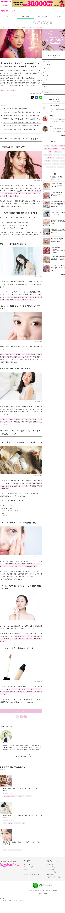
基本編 (10, 823)
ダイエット (47, 164)
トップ (8, 16)
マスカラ (11, 850)
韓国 (7, 90)
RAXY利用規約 (50, 874)
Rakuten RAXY (7, 11)
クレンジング (17, 823)
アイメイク (7, 88)
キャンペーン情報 (42, 16)
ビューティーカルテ (29, 872)
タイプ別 (60, 167)
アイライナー (28, 796)
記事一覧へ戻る (21, 756)
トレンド (13, 90)
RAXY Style (25, 16)
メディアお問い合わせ (52, 867)
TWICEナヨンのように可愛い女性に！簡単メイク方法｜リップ (22, 122)
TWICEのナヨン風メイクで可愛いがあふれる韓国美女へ (19, 129)
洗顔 (23, 823)
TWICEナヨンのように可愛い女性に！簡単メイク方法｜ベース (21, 112)
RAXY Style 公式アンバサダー (9, 796)
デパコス (55, 164)
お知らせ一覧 (50, 864)
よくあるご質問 (50, 869)
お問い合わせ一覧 (13, 900)
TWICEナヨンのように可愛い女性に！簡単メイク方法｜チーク (22, 119)
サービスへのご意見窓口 (53, 872)
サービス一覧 (3, 900)
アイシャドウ (20, 796)
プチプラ (48, 161)
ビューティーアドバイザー (30, 874)
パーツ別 (55, 161)
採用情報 (55, 890)
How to (2, 90)
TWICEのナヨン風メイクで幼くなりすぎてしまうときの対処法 (22, 126)
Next (40, 720)
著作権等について (47, 890)
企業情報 (30, 890)
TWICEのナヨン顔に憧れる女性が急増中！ (15, 109)
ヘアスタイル (50, 157)
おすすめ (54, 145)
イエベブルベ (60, 157)
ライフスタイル (51, 167)
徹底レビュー (58, 151)
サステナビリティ (23, 900)
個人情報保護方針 (37, 890)
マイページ (27, 869)
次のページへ (21, 711)
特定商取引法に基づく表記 (53, 877)
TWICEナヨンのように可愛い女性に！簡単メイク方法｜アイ (21, 115)
